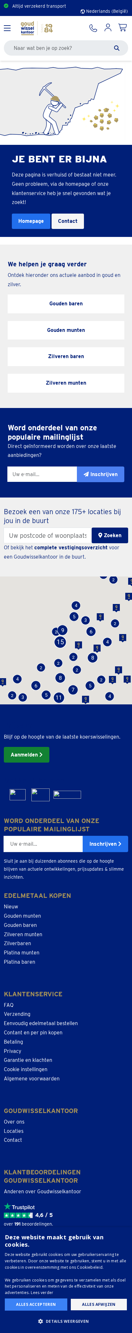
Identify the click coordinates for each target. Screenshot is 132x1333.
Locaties (13, 1131)
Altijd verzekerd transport (39, 6)
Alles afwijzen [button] (99, 1304)
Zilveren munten (23, 934)
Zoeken (111, 535)
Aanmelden (25, 755)
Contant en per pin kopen (33, 1033)
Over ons (14, 1122)
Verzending (17, 1014)
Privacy (12, 1051)
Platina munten (21, 953)
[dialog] (66, 1280)
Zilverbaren (17, 943)
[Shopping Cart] (123, 28)
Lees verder (42, 1292)
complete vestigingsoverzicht (71, 548)
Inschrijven (103, 844)
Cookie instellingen (25, 1069)
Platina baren (19, 962)
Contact (68, 221)
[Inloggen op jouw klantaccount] (108, 28)
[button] (46, 695)
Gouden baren (20, 925)
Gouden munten (22, 916)
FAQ (8, 1005)
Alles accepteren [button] (36, 1304)
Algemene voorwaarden (32, 1079)
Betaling (13, 1042)
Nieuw (11, 907)
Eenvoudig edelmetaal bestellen (41, 1023)
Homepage (31, 221)
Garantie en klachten (28, 1060)
